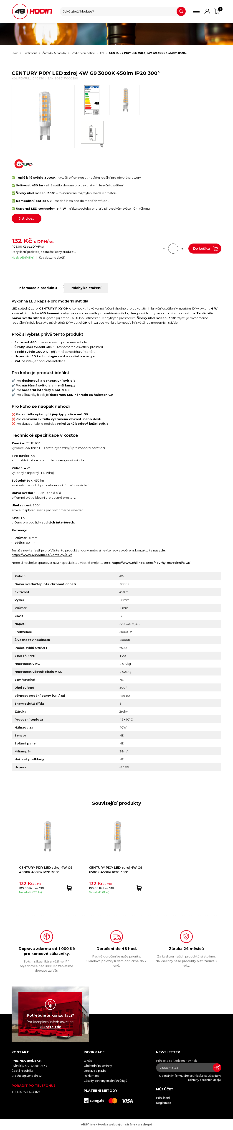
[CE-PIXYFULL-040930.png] (92, 100)
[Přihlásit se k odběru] (217, 1067)
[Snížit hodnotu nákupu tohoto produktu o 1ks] (163, 248)
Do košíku (201, 248)
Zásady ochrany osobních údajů (105, 1080)
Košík (220, 9)
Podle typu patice (83, 53)
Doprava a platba (95, 1070)
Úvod (15, 53)
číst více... (26, 218)
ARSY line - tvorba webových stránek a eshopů (116, 1124)
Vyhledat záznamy (181, 11)
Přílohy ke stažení (86, 288)
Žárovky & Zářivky (54, 53)
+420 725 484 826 (27, 1092)
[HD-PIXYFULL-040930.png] (124, 100)
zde (162, 550)
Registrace (163, 1103)
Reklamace (91, 1075)
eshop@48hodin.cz (28, 1075)
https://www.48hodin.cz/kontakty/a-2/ (42, 555)
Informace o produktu (37, 288)
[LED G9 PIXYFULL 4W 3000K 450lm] (43, 116)
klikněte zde (50, 1027)
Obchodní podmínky (98, 1065)
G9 (102, 53)
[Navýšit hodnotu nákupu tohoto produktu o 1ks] (182, 248)
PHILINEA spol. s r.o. (32, 11)
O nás (88, 1060)
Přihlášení (163, 1098)
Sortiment (30, 53)
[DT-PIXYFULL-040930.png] (92, 133)
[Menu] (196, 11)
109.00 (17, 246)
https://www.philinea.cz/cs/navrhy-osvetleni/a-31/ (151, 562)
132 (17, 241)
